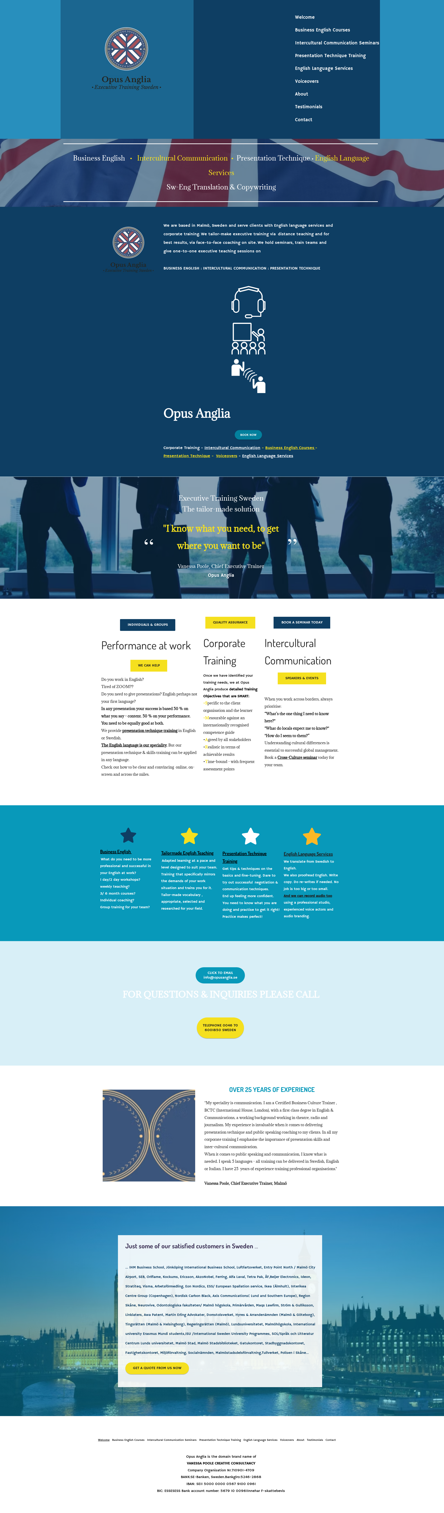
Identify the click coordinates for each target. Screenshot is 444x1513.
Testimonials (308, 107)
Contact (303, 120)
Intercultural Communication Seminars (337, 43)
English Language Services (324, 68)
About (301, 94)
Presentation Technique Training (330, 56)
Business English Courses (322, 30)
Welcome (305, 17)
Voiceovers (307, 81)
